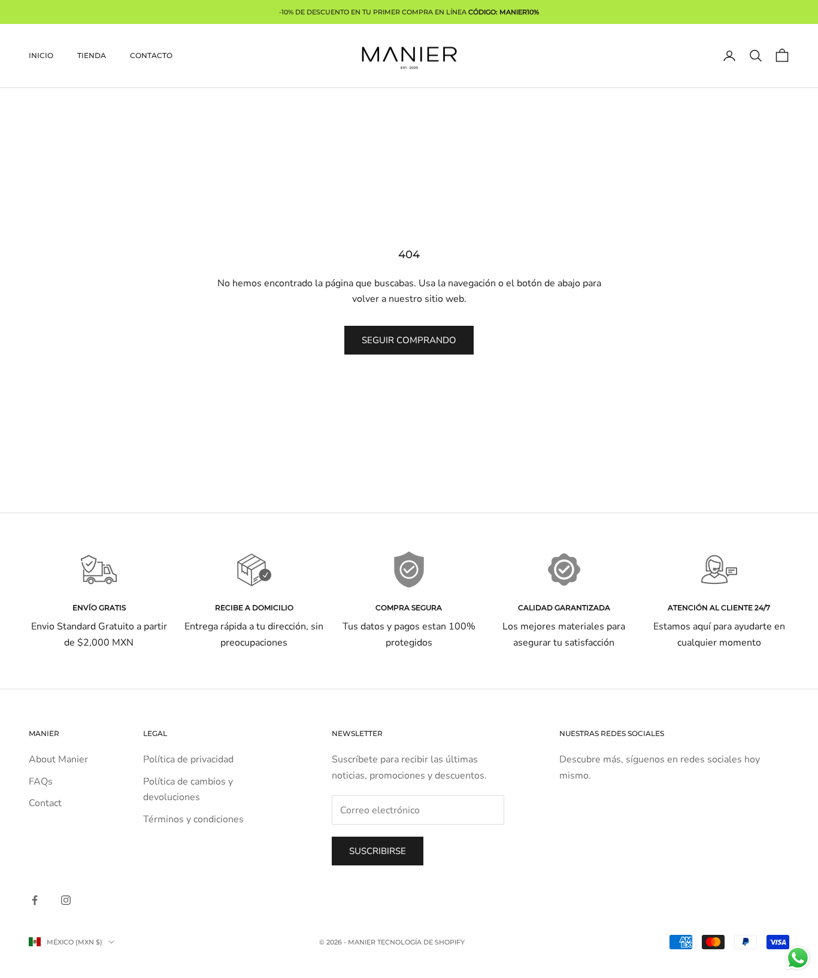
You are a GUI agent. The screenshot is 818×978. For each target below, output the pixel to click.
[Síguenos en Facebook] (35, 900)
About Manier (58, 759)
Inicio (41, 55)
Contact (45, 803)
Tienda (91, 55)
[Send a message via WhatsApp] (798, 958)
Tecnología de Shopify (421, 942)
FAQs (41, 781)
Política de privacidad (188, 759)
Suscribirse (377, 851)
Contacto (151, 55)
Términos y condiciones (193, 819)
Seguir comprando (409, 340)
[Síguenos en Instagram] (66, 900)
